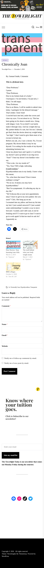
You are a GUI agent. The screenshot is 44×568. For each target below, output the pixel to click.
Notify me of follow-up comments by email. (20, 358)
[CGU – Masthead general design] (22, 1)
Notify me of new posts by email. (16, 363)
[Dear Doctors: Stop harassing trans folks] (13, 245)
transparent (33, 287)
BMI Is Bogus (10, 272)
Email (5, 335)
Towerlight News (6, 69)
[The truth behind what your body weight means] (30, 245)
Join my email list (10, 455)
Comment (6, 306)
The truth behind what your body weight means (28, 252)
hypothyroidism (12, 169)
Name (5, 324)
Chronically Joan (15, 287)
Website (5, 346)
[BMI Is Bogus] (13, 266)
